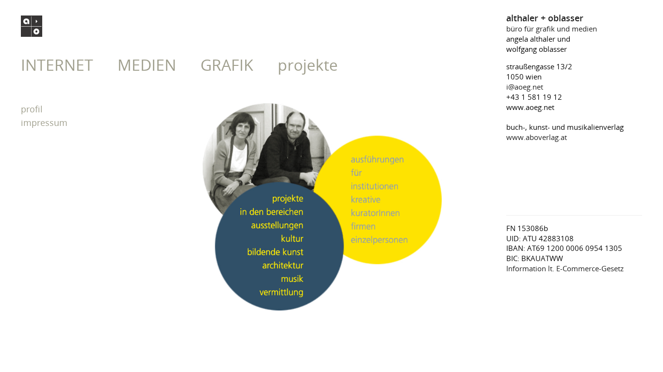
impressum (44, 122)
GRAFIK (226, 64)
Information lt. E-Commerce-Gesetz (565, 268)
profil (32, 109)
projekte (308, 64)
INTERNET (57, 64)
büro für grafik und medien (551, 23)
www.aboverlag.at (536, 137)
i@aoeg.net (524, 87)
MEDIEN (146, 64)
